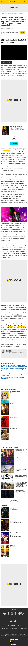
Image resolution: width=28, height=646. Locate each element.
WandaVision (4, 77)
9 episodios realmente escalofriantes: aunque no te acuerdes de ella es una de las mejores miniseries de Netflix (21, 492)
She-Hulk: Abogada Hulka (7, 75)
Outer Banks (12, 545)
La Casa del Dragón (14, 519)
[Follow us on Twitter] (12, 613)
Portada (2, 13)
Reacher (12, 507)
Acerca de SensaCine (5, 634)
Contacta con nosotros (14, 634)
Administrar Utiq (13, 635)
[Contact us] (23, 613)
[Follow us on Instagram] (15, 613)
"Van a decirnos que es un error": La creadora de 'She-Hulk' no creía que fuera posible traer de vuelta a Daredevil (14, 366)
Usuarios (14, 136)
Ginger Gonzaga (21, 129)
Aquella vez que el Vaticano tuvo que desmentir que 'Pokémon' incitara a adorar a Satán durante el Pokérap (21, 459)
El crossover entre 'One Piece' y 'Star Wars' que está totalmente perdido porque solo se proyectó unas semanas (21, 451)
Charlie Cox (10, 257)
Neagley (12, 403)
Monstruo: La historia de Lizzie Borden (18, 416)
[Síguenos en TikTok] (19, 613)
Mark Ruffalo (17, 315)
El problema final (13, 428)
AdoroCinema (6, 630)
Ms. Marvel (12, 77)
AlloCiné (3, 628)
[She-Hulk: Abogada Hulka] (5, 130)
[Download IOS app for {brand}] (12, 621)
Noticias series (14, 500)
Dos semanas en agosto (15, 391)
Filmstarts (12, 628)
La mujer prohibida (14, 532)
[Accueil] (13, 2)
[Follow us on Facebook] (8, 613)
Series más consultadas (14, 559)
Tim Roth (10, 326)
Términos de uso (22, 634)
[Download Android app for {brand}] (16, 621)
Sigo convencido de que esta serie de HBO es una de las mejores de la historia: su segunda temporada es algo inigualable (21, 468)
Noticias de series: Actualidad (18, 13)
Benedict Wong (22, 326)
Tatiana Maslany (15, 129)
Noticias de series (10, 13)
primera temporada (7, 148)
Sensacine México (19, 630)
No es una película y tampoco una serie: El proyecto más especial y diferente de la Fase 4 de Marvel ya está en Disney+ (13, 369)
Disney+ (25, 185)
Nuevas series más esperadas (14, 442)
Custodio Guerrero (9, 350)
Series (6, 13)
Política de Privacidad (5, 635)
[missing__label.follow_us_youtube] (5, 613)
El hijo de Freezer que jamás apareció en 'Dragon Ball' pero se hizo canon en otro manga (21, 475)
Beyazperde (21, 628)
